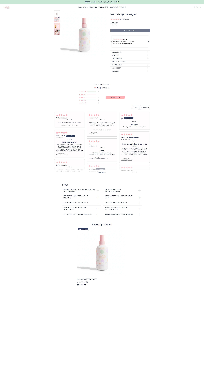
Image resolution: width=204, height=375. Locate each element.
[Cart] (200, 7)
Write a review (115, 97)
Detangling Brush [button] (61, 155)
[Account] (194, 7)
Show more (101, 172)
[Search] (197, 7)
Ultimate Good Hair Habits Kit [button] (98, 158)
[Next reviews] (148, 41)
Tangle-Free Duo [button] (94, 134)
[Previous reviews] (112, 41)
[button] (115, 19)
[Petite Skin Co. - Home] (6, 7)
